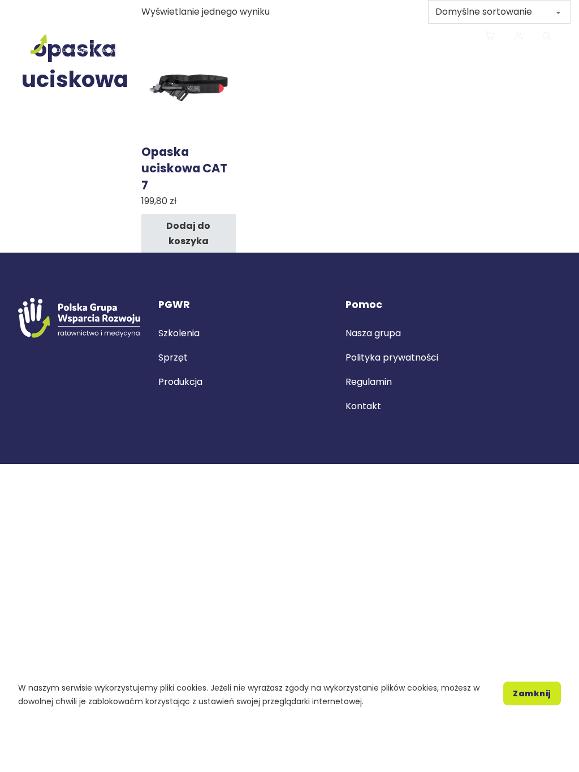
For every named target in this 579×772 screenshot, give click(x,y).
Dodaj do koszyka (188, 233)
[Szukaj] (547, 36)
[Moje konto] (518, 36)
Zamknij (532, 693)
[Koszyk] (490, 36)
